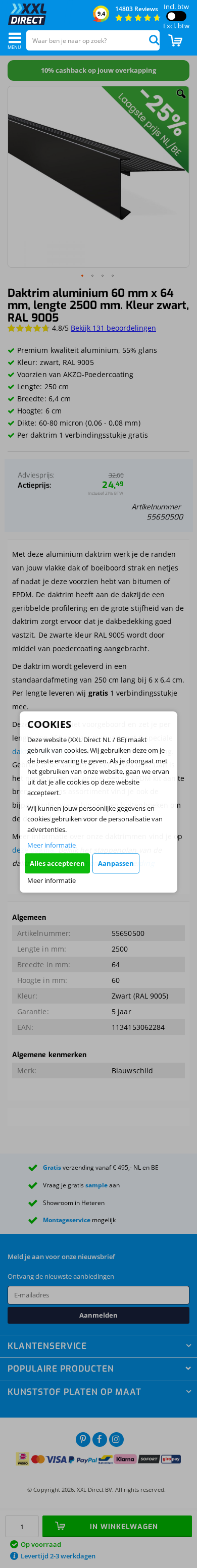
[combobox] (93, 40)
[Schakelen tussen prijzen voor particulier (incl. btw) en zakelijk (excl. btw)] (176, 16)
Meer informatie (51, 845)
